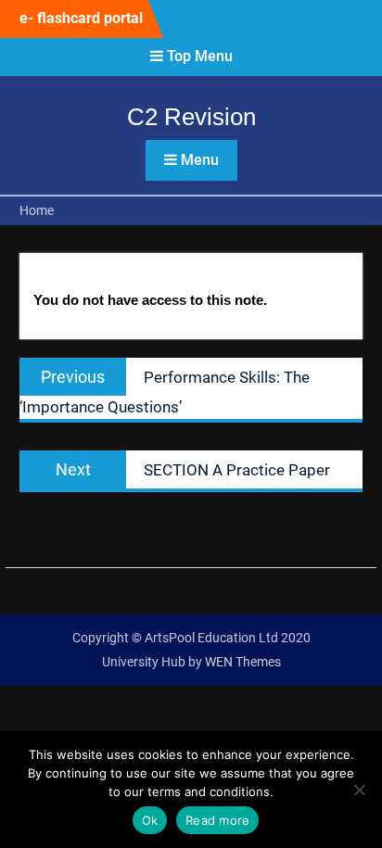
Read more (217, 820)
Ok (150, 820)
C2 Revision (191, 117)
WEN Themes (243, 661)
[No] (359, 789)
